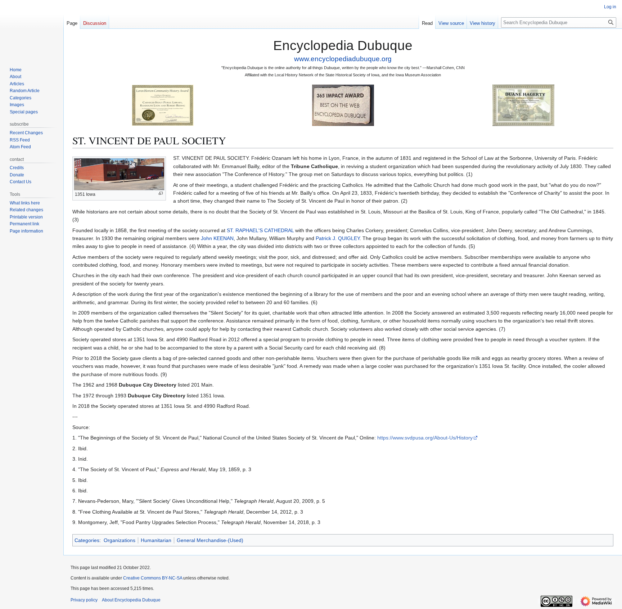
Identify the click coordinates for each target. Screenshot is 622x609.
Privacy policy (84, 600)
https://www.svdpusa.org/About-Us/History (425, 438)
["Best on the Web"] (343, 105)
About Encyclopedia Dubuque (131, 600)
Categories (87, 540)
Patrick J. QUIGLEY (338, 238)
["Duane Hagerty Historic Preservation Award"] (523, 105)
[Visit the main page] (31, 29)
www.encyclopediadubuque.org (343, 59)
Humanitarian (156, 540)
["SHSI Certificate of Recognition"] (163, 105)
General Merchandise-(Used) (210, 540)
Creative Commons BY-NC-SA (152, 578)
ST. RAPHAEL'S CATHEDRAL (260, 230)
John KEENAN (217, 238)
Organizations (119, 540)
